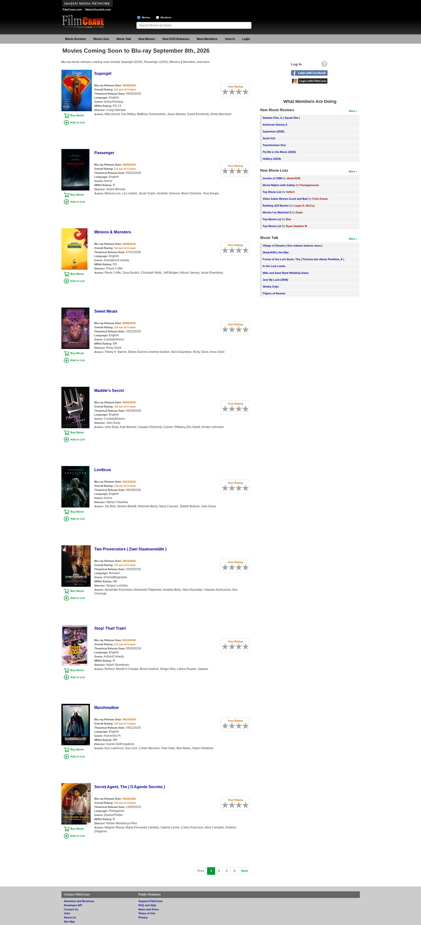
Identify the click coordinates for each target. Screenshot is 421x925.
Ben (288, 219)
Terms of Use (146, 913)
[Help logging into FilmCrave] (324, 65)
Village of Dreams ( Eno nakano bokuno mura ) (293, 245)
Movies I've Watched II (277, 212)
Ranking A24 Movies (276, 205)
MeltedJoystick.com (98, 9)
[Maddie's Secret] (75, 388)
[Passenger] (75, 150)
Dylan (299, 212)
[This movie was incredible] (247, 91)
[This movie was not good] (230, 91)
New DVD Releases (176, 39)
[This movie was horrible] (227, 91)
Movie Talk (123, 39)
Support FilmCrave (150, 901)
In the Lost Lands (274, 266)
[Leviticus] (75, 467)
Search (230, 39)
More (352, 110)
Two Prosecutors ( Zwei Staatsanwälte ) (130, 549)
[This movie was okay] (237, 91)
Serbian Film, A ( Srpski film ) (281, 117)
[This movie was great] (244, 91)
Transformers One (274, 145)
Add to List (77, 122)
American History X (275, 124)
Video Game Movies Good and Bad (285, 198)
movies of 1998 (272, 178)
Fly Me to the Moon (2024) (279, 151)
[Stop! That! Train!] (74, 626)
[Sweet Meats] (75, 309)
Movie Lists (101, 39)
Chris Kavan (320, 198)
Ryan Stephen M (296, 226)
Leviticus (102, 470)
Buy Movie (77, 115)
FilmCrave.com (72, 9)
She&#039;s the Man (276, 252)
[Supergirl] (76, 71)
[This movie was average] (233, 91)
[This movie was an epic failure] (223, 91)
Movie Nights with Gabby (279, 185)
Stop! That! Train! (110, 628)
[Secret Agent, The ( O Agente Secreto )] (76, 784)
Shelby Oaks (271, 286)
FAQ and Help (147, 905)
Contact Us (71, 909)
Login (246, 39)
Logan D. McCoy (304, 205)
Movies (146, 17)
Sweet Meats (105, 311)
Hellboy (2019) (272, 158)
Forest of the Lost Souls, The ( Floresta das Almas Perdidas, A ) (303, 259)
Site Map (69, 921)
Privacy (143, 917)
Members (166, 17)
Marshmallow (106, 708)
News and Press (148, 909)
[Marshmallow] (75, 705)
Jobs (67, 913)
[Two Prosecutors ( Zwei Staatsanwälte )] (76, 547)
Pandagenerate (309, 185)
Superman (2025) (273, 131)
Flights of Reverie (274, 293)
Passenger (104, 153)
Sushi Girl (269, 138)
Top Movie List (272, 191)
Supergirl (102, 73)
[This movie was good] (240, 91)
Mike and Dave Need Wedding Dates (286, 272)
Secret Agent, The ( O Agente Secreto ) (129, 787)
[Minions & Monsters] (74, 230)
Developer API (73, 905)
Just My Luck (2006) (275, 279)
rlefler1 (290, 191)
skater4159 (293, 178)
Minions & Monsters (112, 232)
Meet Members (207, 39)
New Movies (146, 39)
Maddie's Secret (109, 390)
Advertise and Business (79, 901)
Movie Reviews (75, 39)
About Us (70, 917)
